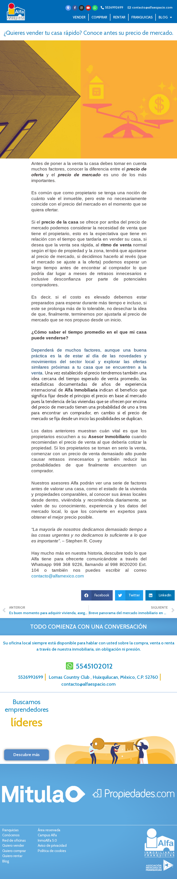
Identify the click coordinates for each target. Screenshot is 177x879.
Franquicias (142, 17)
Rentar (119, 17)
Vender (79, 17)
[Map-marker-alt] (68, 8)
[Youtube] (88, 8)
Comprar (99, 17)
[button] (97, 595)
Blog (163, 17)
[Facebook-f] (75, 8)
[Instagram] (81, 8)
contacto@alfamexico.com (57, 576)
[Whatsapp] (95, 8)
